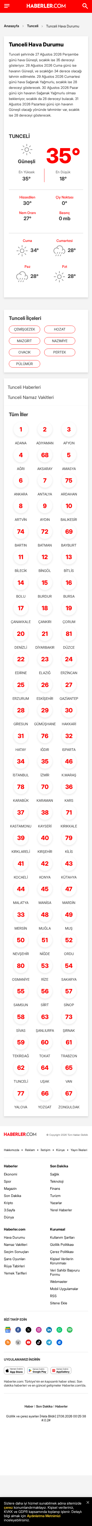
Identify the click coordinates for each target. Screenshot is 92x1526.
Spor (7, 1181)
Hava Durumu (14, 1237)
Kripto (8, 1203)
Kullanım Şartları (62, 1237)
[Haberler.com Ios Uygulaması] (14, 1371)
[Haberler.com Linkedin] (49, 1330)
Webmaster (58, 1281)
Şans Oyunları (14, 1259)
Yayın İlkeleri (79, 1150)
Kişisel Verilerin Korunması (61, 1261)
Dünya (9, 1217)
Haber (29, 1406)
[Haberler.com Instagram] (39, 1330)
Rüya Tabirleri (14, 1266)
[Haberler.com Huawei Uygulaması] (61, 1371)
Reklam (30, 1150)
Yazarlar (56, 1203)
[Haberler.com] (20, 1135)
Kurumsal (57, 1229)
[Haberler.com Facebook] (18, 1330)
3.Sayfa (9, 1210)
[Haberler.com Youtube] (28, 1342)
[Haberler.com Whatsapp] (59, 1330)
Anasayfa (11, 26)
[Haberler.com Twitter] (28, 1330)
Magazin (10, 1188)
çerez (8, 1507)
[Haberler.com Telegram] (49, 1342)
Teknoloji (57, 1181)
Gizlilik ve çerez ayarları (22, 1416)
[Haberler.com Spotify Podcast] (70, 1330)
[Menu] (7, 6)
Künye (60, 1150)
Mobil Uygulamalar (64, 1289)
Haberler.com (14, 1229)
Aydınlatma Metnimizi (43, 1516)
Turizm (55, 1195)
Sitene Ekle (58, 1303)
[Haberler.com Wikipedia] (18, 1342)
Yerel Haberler (61, 1210)
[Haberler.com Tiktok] (39, 1342)
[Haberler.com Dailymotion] (59, 1342)
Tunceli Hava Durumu (62, 26)
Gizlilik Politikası (62, 1244)
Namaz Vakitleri (15, 1244)
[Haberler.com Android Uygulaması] (37, 1371)
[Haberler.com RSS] (8, 1342)
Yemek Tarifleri (15, 1273)
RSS (53, 1296)
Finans (55, 1188)
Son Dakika (12, 1195)
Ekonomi (10, 1174)
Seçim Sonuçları (16, 1252)
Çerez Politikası (62, 1252)
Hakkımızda (11, 1150)
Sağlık (54, 1174)
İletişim (45, 1150)
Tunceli (32, 26)
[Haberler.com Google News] (8, 1330)
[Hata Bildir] (48, 1416)
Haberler (11, 1166)
